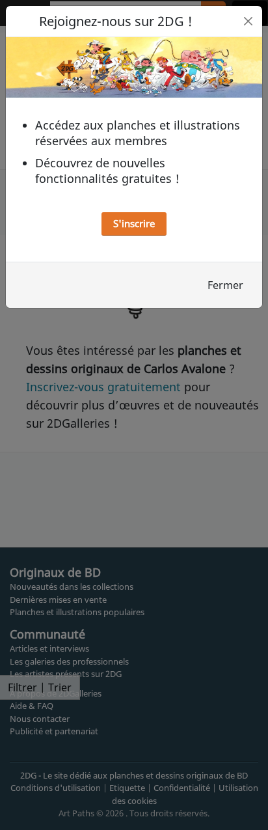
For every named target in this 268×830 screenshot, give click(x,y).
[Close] (248, 21)
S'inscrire (134, 223)
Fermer (225, 285)
